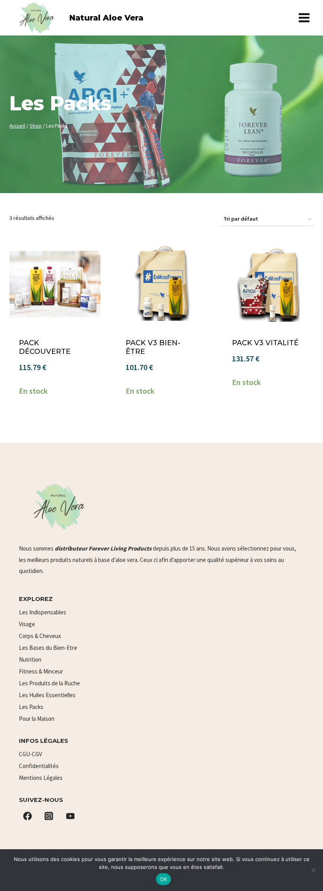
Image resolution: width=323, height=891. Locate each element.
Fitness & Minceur (41, 671)
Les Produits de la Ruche (49, 683)
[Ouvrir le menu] (304, 17)
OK (163, 879)
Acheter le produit (55, 421)
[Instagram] (49, 816)
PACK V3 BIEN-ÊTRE (153, 347)
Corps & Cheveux (40, 636)
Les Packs (31, 707)
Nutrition (30, 659)
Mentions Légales (41, 777)
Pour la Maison (36, 718)
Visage (27, 624)
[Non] (313, 870)
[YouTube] (70, 816)
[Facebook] (27, 816)
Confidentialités (39, 766)
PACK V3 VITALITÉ (265, 343)
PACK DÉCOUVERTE (45, 347)
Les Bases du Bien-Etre (48, 647)
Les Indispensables (42, 612)
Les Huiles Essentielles (47, 695)
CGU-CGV (30, 754)
